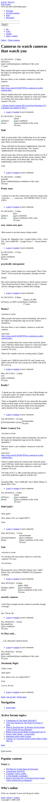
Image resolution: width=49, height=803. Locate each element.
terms (3, 797)
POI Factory (6, 4)
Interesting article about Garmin (18, 736)
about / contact (12, 36)
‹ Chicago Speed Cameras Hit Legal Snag (17, 105)
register (16, 112)
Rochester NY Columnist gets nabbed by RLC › (23, 106)
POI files (9, 11)
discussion (10, 18)
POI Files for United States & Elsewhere (22, 769)
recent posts (10, 708)
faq (7, 29)
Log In (3, 2)
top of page (11, 697)
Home (3, 40)
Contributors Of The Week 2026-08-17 (21, 720)
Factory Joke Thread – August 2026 (20, 734)
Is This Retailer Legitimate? (17, 776)
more (3, 745)
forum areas (21, 697)
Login (8, 112)
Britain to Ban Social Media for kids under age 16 (25, 732)
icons (8, 31)
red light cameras (12, 13)
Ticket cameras (14, 40)
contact (17, 797)
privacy (10, 797)
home (3, 697)
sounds (9, 34)
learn (8, 15)
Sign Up (11, 2)
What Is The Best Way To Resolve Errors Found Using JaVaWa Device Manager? (25, 728)
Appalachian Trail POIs (15, 771)
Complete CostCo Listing (16, 774)
